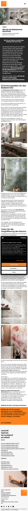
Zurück (4, 27)
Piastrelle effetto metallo (7, 455)
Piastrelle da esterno (6, 465)
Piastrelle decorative (6, 452)
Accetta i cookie (14, 264)
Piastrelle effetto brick (7, 454)
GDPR (2, 491)
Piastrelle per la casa (6, 467)
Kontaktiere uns (5, 497)
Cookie (2, 500)
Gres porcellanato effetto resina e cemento (13, 448)
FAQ (2, 503)
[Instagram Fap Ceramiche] (4, 507)
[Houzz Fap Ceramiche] (10, 507)
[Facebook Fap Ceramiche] (6, 507)
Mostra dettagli (20, 260)
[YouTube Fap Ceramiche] (1, 507)
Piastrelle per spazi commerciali (9, 469)
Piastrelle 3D (4, 450)
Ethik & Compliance (5, 490)
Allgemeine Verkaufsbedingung (8, 495)
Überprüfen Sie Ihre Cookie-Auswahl (9, 501)
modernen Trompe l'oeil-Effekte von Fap (14, 369)
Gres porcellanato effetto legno (9, 445)
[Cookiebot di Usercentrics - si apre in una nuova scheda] (20, 238)
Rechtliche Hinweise (6, 492)
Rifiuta (14, 272)
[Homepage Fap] (3, 4)
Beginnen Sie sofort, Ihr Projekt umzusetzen (13, 405)
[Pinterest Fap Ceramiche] (8, 507)
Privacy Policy (4, 499)
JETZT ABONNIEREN (6, 422)
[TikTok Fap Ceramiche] (13, 507)
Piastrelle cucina (5, 463)
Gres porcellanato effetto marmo (10, 443)
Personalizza (13, 268)
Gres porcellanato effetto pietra (9, 447)
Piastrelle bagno (5, 462)
